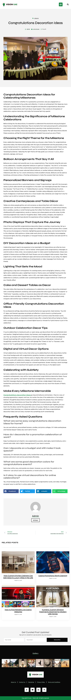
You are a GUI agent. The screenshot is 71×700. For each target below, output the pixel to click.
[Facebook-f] (27, 690)
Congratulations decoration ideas (17, 395)
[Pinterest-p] (44, 690)
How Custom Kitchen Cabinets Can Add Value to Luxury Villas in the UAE (18, 577)
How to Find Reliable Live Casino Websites (18, 611)
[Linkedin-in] (38, 690)
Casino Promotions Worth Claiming (52, 576)
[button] (61, 4)
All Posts (35, 520)
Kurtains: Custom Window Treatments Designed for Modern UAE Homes (52, 612)
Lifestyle (36, 18)
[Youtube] (32, 690)
